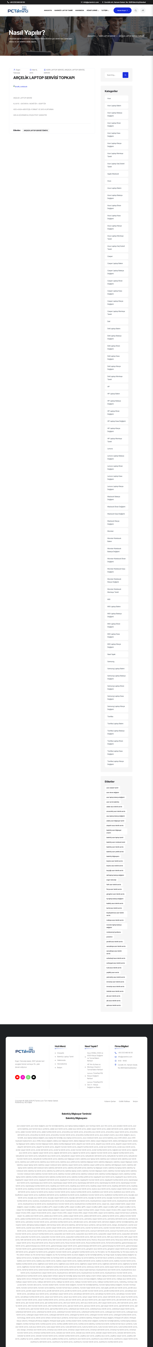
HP (108, 387)
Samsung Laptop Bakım (115, 669)
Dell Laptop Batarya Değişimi (114, 337)
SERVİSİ (47, 73)
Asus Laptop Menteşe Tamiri (115, 237)
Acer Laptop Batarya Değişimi (114, 114)
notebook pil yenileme (113, 932)
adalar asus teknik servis (114, 806)
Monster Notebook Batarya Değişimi (114, 550)
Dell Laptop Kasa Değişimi (113, 357)
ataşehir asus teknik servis (114, 825)
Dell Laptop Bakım (113, 329)
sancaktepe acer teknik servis (116, 946)
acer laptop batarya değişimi (115, 797)
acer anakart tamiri (112, 788)
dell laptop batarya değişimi (115, 875)
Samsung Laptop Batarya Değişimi (116, 677)
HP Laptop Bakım (113, 394)
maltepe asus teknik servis (115, 920)
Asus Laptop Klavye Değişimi (114, 227)
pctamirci (109, 937)
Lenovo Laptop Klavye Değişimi (115, 487)
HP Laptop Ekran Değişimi (113, 412)
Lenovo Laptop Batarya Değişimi (115, 457)
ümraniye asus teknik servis (115, 986)
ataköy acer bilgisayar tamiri (115, 821)
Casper (110, 256)
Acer (109, 98)
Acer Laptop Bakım (114, 106)
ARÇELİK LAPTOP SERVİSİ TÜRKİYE (36, 130)
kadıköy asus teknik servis (114, 903)
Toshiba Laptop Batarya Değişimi (115, 732)
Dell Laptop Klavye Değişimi (114, 367)
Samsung (110, 661)
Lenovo (110, 449)
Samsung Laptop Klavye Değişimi (116, 707)
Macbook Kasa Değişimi (116, 514)
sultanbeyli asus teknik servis (115, 958)
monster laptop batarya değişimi (113, 926)
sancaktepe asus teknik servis (114, 952)
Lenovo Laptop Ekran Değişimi (115, 467)
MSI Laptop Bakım (114, 606)
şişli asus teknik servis (113, 1005)
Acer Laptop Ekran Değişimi (114, 124)
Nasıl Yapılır (111, 654)
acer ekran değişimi (112, 792)
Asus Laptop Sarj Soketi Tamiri (116, 247)
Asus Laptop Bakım (114, 188)
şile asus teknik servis (113, 1000)
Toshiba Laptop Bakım (115, 723)
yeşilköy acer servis (112, 972)
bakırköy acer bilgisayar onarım (113, 831)
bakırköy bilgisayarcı (112, 856)
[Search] (125, 75)
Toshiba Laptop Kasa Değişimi (115, 752)
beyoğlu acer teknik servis (114, 870)
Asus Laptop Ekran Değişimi (114, 207)
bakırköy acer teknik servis (114, 847)
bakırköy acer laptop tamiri (114, 837)
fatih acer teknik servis (113, 884)
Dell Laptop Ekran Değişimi (113, 347)
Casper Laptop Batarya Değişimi (115, 272)
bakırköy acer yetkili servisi (115, 851)
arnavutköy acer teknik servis (115, 811)
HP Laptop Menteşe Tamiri (114, 440)
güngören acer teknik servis (115, 894)
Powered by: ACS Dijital (23, 1102)
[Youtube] (17, 1077)
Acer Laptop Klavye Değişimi (114, 144)
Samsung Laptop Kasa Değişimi (115, 697)
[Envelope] (33, 1077)
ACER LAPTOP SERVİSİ (107, 36)
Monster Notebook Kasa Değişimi (116, 570)
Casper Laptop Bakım (115, 263)
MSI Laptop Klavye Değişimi (114, 645)
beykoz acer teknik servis (114, 861)
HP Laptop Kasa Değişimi (116, 421)
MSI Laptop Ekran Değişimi (113, 625)
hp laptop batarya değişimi (114, 899)
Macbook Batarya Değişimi (113, 498)
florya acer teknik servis (114, 889)
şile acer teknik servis (113, 996)
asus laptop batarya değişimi (115, 816)
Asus (109, 181)
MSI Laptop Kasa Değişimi (113, 635)
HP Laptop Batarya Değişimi (114, 402)
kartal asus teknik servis (114, 908)
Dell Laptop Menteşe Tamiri (115, 377)
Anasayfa (91, 36)
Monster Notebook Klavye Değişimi (114, 580)
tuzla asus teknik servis (113, 968)
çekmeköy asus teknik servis (115, 977)
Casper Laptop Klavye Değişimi (115, 302)
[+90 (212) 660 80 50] (8, 2)
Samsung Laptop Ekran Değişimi (115, 687)
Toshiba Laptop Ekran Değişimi (115, 742)
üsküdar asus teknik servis (114, 991)
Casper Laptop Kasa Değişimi (114, 292)
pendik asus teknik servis (114, 941)
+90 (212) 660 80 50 (17, 2)
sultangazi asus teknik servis (115, 963)
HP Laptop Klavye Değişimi (113, 429)
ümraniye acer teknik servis (115, 982)
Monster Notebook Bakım (114, 539)
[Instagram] (23, 1077)
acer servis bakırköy (112, 802)
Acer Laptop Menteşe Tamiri (115, 154)
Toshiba (110, 716)
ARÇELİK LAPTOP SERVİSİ (74, 70)
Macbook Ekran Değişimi (116, 507)
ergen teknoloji (111, 880)
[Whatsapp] (28, 1077)
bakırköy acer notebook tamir (115, 842)
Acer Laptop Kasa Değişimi (113, 134)
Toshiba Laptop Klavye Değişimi (115, 762)
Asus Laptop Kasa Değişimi (114, 217)
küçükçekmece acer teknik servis (115, 914)
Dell (108, 321)
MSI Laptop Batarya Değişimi (114, 615)
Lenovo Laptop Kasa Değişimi (114, 477)
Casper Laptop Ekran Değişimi (115, 282)
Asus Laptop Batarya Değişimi (114, 196)
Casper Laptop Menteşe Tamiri (116, 312)
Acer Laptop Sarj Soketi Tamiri (115, 165)
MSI (108, 599)
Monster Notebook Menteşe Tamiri (114, 590)
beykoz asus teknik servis (114, 866)
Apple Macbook (113, 174)
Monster (110, 531)
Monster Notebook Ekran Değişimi (116, 560)
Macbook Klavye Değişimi (113, 522)
